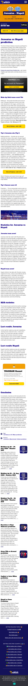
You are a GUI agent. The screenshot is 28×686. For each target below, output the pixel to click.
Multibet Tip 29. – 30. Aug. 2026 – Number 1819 (8, 500)
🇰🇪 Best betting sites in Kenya (14, 649)
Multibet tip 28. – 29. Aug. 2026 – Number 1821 (8, 448)
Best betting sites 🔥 (14, 632)
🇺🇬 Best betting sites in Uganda (14, 657)
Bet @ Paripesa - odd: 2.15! (14, 172)
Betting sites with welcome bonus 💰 (14, 637)
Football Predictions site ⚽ (14, 629)
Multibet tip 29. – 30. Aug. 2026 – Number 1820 (10, 474)
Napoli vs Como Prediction (6, 600)
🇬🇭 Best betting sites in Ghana (14, 651)
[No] (26, 680)
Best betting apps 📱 (14, 635)
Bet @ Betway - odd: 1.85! (14, 126)
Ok (14, 683)
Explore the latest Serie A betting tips (10, 70)
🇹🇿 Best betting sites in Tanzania (14, 654)
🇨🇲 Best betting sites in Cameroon (14, 665)
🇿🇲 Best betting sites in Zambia (14, 662)
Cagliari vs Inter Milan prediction (9, 577)
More (10, 468)
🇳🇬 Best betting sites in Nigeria (14, 646)
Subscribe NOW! (14, 383)
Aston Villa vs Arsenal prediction (8, 552)
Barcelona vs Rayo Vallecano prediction (8, 525)
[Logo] (5, 2)
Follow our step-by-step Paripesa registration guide (14, 177)
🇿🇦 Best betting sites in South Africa (14, 660)
